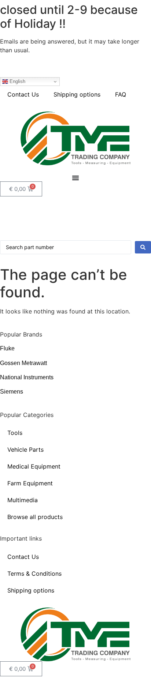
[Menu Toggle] (75, 177)
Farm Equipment (30, 483)
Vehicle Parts (25, 449)
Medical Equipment (33, 466)
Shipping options (77, 94)
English (16, 81)
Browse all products (35, 516)
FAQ (120, 94)
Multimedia (22, 500)
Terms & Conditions (34, 573)
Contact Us (23, 94)
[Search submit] (143, 247)
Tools (14, 432)
